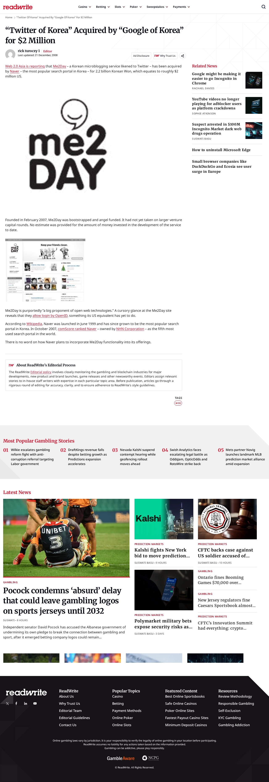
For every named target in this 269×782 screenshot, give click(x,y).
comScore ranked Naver (77, 328)
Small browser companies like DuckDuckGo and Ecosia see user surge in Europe (221, 166)
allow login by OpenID (50, 315)
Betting (101, 7)
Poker (134, 7)
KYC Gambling (229, 717)
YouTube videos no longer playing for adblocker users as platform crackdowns (217, 103)
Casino (82, 7)
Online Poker (122, 717)
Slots (118, 7)
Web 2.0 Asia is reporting (25, 66)
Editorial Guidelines (74, 717)
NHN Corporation (130, 328)
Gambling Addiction (234, 725)
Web (178, 403)
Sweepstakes (155, 7)
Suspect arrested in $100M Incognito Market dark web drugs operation (216, 128)
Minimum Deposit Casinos (186, 725)
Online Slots (121, 725)
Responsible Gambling (236, 703)
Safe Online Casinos (181, 703)
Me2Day (59, 66)
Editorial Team (70, 710)
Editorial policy (40, 372)
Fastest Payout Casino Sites (186, 717)
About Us (66, 696)
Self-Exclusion (229, 710)
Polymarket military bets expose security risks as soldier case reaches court (163, 626)
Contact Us (67, 725)
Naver (14, 71)
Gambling (10, 582)
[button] (263, 6)
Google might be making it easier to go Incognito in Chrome (216, 78)
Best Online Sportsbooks (185, 696)
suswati (9, 620)
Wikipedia (34, 323)
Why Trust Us (69, 703)
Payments (179, 7)
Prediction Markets (149, 544)
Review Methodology (235, 696)
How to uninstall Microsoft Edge (221, 150)
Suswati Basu (144, 563)
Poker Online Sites (179, 710)
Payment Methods (126, 710)
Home (8, 17)
